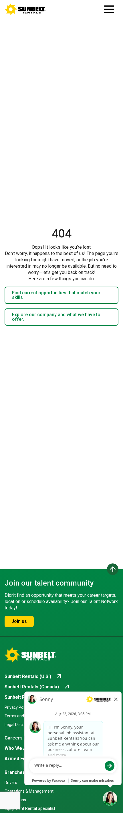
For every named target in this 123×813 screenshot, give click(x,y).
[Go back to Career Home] (25, 9)
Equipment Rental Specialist (30, 808)
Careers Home (21, 738)
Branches (15, 772)
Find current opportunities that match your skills (56, 295)
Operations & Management (29, 791)
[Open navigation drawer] (109, 9)
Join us (19, 621)
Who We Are (18, 748)
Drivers (11, 782)
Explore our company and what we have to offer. (56, 317)
